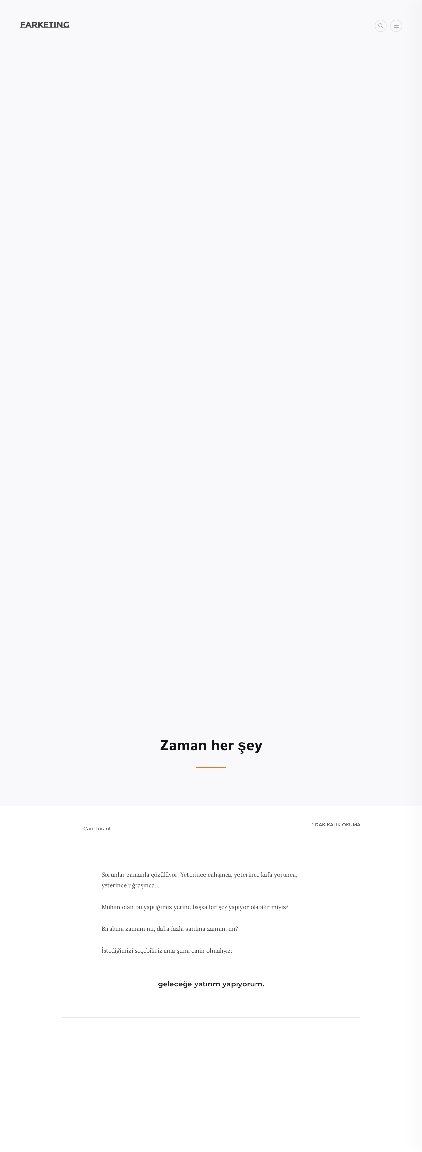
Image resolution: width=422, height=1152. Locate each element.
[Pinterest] (384, 59)
